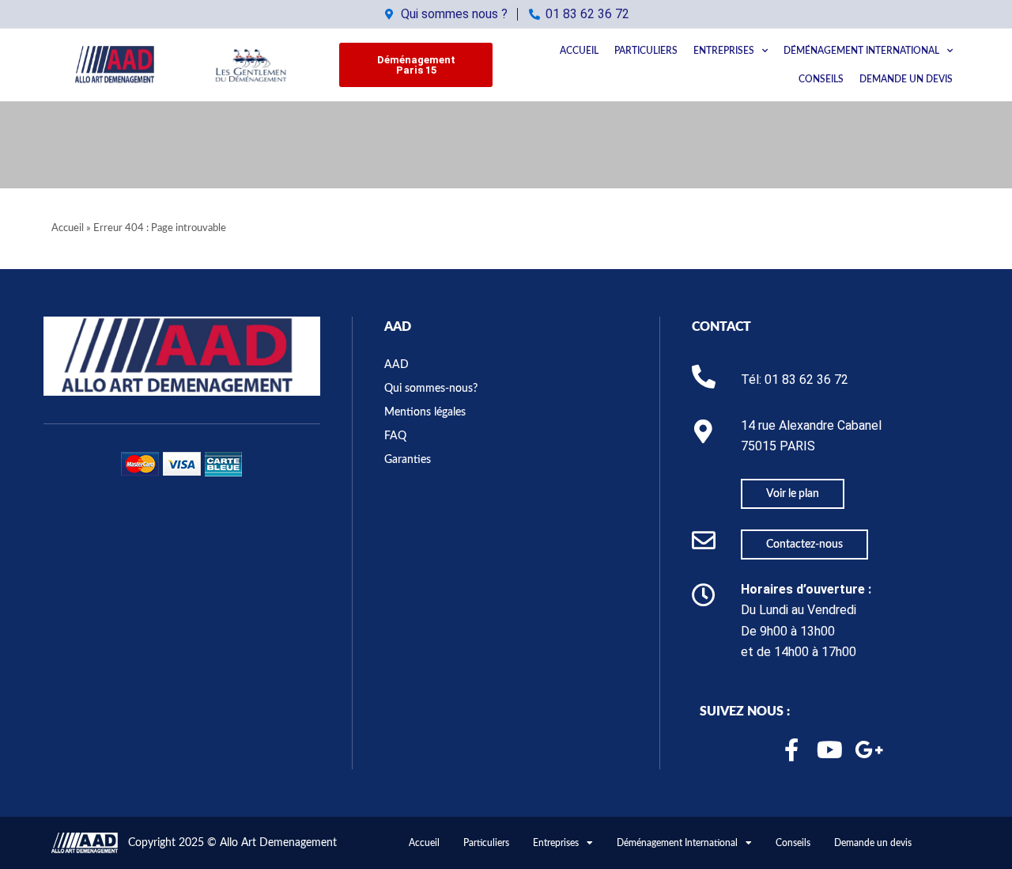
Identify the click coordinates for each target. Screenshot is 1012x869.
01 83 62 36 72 (806, 379)
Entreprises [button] (723, 50)
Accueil (579, 50)
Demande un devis (906, 79)
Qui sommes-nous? (431, 388)
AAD (397, 327)
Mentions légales (425, 412)
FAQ (395, 436)
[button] (416, 65)
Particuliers (646, 50)
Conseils (821, 79)
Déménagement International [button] (861, 50)
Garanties (407, 459)
